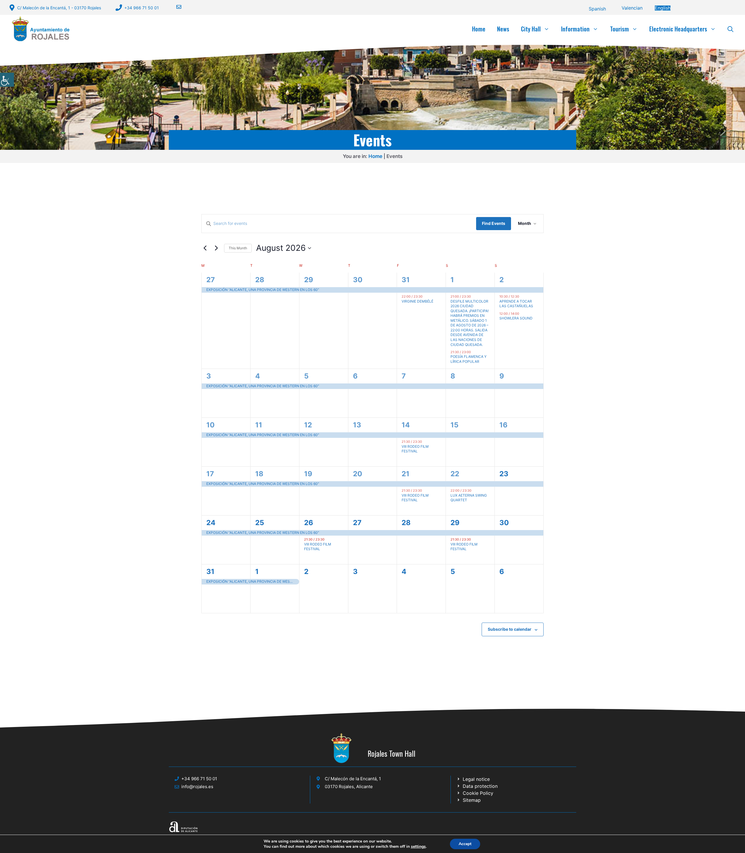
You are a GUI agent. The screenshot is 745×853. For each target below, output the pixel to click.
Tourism (619, 28)
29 (308, 280)
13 (357, 425)
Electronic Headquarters (678, 28)
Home (478, 28)
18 (259, 474)
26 (308, 522)
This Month (238, 248)
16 (503, 425)
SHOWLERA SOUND (516, 318)
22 (454, 474)
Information (575, 28)
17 (210, 474)
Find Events (493, 223)
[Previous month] (204, 248)
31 (406, 280)
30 (358, 280)
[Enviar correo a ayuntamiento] (175, 6)
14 (406, 425)
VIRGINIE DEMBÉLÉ (417, 301)
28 (259, 280)
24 (210, 522)
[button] (730, 29)
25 (259, 522)
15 (454, 425)
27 (210, 280)
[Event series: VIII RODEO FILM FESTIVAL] (425, 442)
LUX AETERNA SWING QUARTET (468, 497)
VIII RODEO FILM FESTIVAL (415, 449)
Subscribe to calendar (509, 629)
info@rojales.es (197, 786)
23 (503, 474)
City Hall (531, 28)
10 (210, 425)
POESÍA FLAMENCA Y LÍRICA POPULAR (468, 359)
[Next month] (216, 248)
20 (357, 474)
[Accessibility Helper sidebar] (7, 80)
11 (258, 425)
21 (405, 474)
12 (308, 425)
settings (418, 846)
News (503, 28)
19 (308, 474)
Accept (465, 844)
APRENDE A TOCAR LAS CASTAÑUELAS (516, 303)
